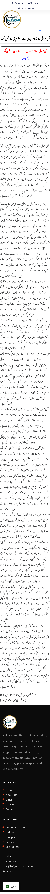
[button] (40, 30)
